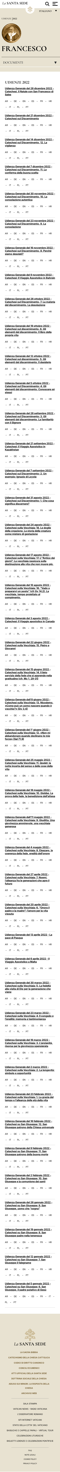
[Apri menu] (55, 3)
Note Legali (30, 1455)
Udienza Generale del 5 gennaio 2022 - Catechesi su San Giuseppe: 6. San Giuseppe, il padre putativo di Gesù (28, 1286)
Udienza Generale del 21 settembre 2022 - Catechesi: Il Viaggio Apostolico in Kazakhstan (29, 446)
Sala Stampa (30, 1403)
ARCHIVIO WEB (29, 1393)
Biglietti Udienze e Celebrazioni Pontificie (30, 1441)
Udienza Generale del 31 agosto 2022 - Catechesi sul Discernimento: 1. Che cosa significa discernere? (29, 500)
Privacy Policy (30, 1463)
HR (50, 101)
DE (15, 101)
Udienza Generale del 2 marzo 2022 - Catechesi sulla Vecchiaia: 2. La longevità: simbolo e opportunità (29, 1070)
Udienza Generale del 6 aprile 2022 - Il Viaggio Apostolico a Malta (27, 960)
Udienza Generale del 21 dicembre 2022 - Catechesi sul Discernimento (29, 117)
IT (10, 107)
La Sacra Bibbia (29, 1352)
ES (33, 101)
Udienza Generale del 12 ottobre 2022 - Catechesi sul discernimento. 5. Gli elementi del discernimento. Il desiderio (28, 359)
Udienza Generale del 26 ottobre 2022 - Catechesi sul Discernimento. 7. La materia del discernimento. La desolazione (30, 301)
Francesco (24, 48)
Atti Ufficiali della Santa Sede (29, 1373)
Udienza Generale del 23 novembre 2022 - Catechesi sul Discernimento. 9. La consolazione (30, 223)
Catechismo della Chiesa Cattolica (29, 1357)
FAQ (30, 1450)
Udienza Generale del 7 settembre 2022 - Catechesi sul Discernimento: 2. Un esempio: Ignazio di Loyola (29, 473)
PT (27, 107)
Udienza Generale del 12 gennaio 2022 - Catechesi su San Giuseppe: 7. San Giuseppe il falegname (28, 1259)
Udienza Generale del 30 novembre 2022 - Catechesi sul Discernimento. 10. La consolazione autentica (30, 196)
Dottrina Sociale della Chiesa (29, 1378)
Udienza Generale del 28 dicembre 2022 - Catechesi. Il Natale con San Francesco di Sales (29, 91)
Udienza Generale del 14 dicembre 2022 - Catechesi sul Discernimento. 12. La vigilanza (29, 142)
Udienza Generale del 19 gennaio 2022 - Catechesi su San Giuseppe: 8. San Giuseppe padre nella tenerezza (28, 1232)
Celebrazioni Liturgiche (30, 1435)
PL (18, 107)
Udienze (7, 18)
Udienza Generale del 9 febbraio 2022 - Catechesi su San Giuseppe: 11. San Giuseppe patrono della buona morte (28, 1151)
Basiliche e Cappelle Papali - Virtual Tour (30, 1430)
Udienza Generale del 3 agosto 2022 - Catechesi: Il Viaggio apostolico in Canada (30, 620)
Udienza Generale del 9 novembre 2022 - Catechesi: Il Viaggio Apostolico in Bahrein (30, 276)
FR (41, 101)
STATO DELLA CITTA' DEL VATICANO (30, 1425)
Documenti (31, 62)
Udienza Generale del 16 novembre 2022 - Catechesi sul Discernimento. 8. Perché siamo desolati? (29, 250)
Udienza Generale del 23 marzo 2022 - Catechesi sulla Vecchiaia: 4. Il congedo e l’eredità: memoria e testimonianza (29, 1016)
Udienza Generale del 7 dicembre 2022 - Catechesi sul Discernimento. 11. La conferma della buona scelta (28, 169)
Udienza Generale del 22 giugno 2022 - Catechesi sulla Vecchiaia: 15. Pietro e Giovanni (28, 645)
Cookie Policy (30, 1459)
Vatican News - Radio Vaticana (30, 1409)
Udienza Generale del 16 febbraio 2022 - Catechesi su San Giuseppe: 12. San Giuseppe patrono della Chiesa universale (29, 1124)
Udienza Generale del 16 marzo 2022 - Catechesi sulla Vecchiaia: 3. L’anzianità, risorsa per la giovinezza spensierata (29, 1043)
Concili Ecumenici (29, 1368)
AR (6, 101)
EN (24, 101)
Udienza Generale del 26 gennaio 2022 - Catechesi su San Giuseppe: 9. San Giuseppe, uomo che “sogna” (28, 1205)
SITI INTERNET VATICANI (30, 1420)
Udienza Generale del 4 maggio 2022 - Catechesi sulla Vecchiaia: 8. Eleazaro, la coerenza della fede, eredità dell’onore (29, 850)
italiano (46, 11)
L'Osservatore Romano (30, 1414)
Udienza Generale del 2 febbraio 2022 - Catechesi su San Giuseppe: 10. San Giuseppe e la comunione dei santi (28, 1178)
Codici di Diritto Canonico (29, 1363)
